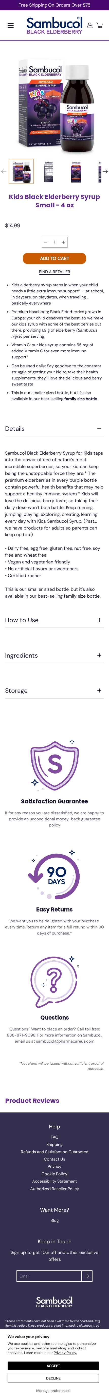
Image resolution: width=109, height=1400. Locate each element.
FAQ (54, 1137)
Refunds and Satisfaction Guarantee (54, 1151)
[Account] (90, 25)
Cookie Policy (54, 1173)
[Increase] (63, 242)
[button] (54, 271)
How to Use (22, 620)
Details (15, 428)
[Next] (105, 171)
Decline (53, 1378)
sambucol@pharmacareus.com (65, 1041)
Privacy (54, 1166)
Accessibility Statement (54, 1181)
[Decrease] (45, 242)
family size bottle (80, 398)
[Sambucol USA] (54, 25)
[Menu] (10, 25)
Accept (53, 1366)
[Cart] (100, 25)
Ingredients (21, 655)
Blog (54, 1220)
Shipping (54, 1144)
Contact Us (54, 1159)
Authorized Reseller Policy (54, 1188)
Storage (16, 690)
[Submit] (87, 1276)
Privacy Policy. (65, 1352)
